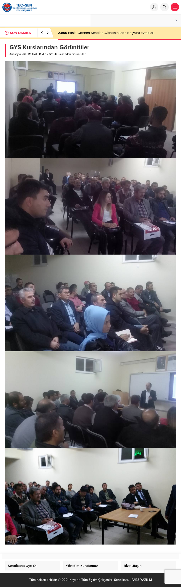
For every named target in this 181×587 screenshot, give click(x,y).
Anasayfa (15, 54)
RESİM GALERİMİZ (34, 54)
